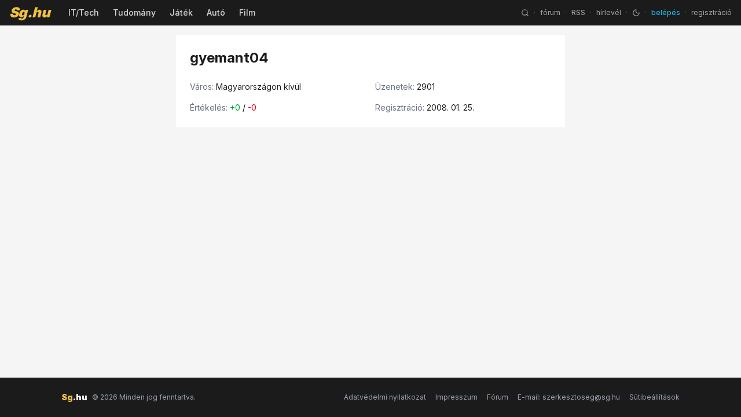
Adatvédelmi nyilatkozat (385, 397)
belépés (665, 12)
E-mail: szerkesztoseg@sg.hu (569, 397)
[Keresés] (525, 13)
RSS (578, 12)
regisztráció (711, 12)
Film (247, 12)
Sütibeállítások (654, 397)
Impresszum (456, 397)
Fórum (497, 397)
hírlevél (608, 12)
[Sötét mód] (636, 13)
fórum (550, 12)
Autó (216, 12)
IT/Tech (83, 12)
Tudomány (134, 12)
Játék (181, 12)
